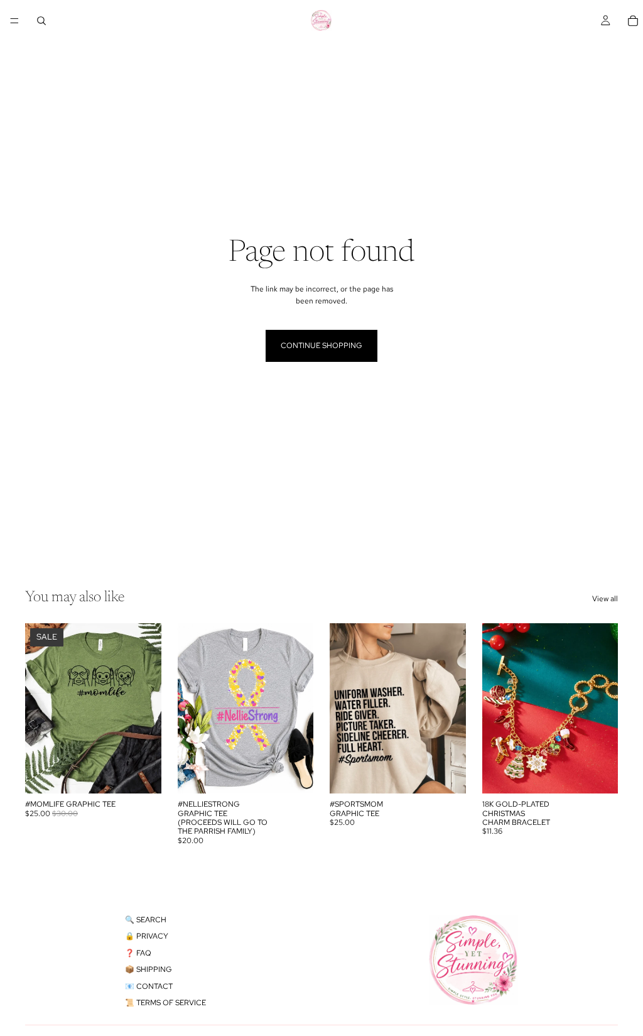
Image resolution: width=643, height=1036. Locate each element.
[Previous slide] (496, 708)
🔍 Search (145, 920)
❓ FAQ (138, 953)
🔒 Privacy (146, 936)
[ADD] (598, 774)
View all (605, 599)
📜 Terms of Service (165, 1003)
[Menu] (14, 20)
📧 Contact (149, 986)
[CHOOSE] (142, 774)
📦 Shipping (148, 969)
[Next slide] (604, 708)
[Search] (41, 21)
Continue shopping (321, 346)
